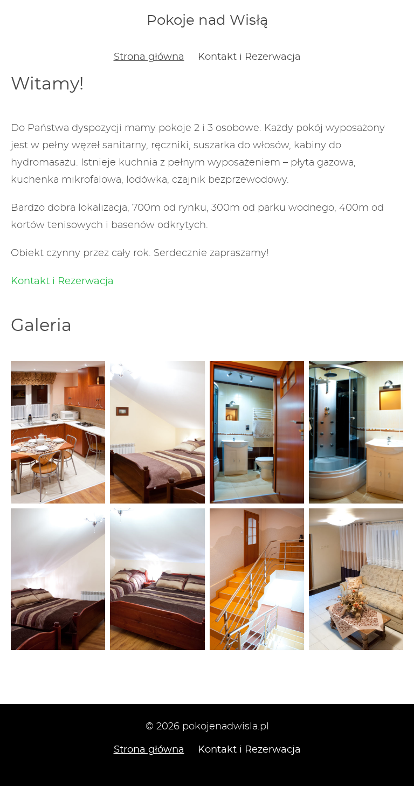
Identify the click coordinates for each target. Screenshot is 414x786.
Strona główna (149, 57)
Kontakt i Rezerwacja (249, 57)
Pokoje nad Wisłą (207, 20)
